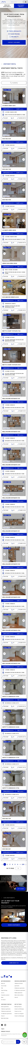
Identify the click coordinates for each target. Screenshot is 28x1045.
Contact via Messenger (19, 1015)
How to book (3, 985)
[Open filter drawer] (24, 1042)
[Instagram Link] (5, 1025)
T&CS (2, 1028)
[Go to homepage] (3, 1)
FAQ (2, 988)
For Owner (3, 999)
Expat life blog (4, 990)
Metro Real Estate (4, 1018)
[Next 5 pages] (20, 864)
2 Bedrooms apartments (19, 988)
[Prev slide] (4, 96)
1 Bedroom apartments (5, 1008)
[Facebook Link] (2, 1025)
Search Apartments (14, 925)
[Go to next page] (26, 864)
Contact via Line (18, 1011)
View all (16, 997)
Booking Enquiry (18, 1006)
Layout (21, 142)
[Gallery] (14, 96)
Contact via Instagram (19, 1013)
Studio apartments (5, 1006)
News (2, 997)
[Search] (18, 1042)
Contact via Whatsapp (19, 1008)
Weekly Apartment (18, 992)
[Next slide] (23, 96)
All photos (6, 102)
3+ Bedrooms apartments (20, 990)
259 (23, 864)
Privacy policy (5, 1031)
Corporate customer (5, 995)
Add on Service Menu (19, 995)
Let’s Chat (20, 888)
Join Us (2, 992)
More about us (14, 962)
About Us (3, 983)
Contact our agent (14, 42)
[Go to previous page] (2, 864)
